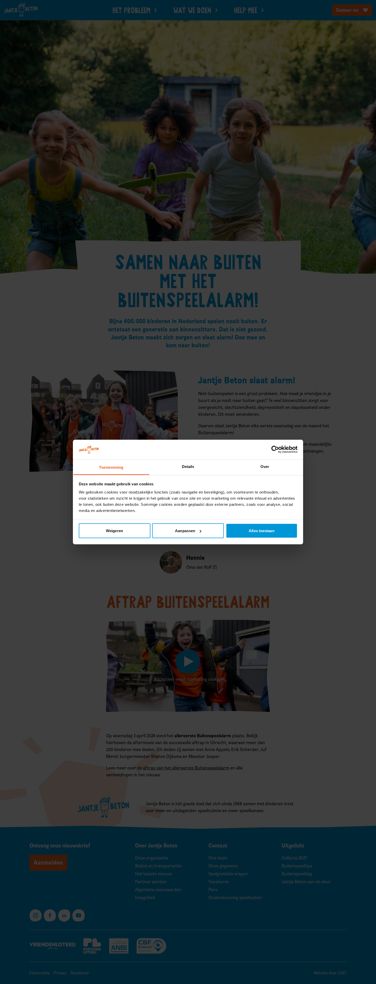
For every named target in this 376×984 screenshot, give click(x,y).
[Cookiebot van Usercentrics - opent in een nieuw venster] (275, 449)
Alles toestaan (261, 531)
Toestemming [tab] (111, 467)
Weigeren (114, 531)
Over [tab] (264, 466)
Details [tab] (188, 466)
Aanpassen (185, 531)
